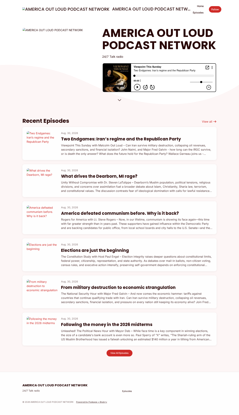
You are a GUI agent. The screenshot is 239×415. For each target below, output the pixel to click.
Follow (215, 9)
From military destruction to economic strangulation (118, 287)
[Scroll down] (119, 101)
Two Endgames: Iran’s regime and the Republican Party (121, 139)
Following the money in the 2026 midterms (106, 324)
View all (207, 121)
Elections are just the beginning (95, 250)
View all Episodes (119, 353)
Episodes (198, 12)
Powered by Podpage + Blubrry (91, 402)
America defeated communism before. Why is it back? (120, 213)
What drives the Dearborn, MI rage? (99, 176)
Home (200, 6)
